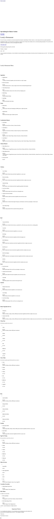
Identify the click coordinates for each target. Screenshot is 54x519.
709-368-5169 (3, 44)
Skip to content (2, 0)
